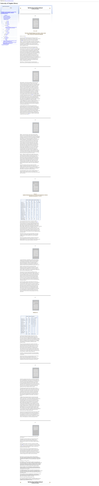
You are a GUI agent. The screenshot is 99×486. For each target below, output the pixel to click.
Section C (8, 26)
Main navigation (11, 0)
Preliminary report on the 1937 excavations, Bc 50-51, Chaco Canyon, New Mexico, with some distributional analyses (8, 13)
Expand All (6, 44)
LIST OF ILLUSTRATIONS (7, 17)
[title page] (6, 15)
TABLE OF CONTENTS (7, 16)
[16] (22, 445)
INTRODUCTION (6, 19)
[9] (25, 37)
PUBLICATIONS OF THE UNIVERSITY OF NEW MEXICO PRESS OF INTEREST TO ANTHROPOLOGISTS (9, 43)
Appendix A (6, 36)
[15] (36, 317)
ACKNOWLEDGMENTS (6, 18)
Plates (6, 39)
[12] (32, 94)
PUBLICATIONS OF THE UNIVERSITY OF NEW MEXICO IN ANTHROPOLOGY (10, 41)
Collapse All (3, 44)
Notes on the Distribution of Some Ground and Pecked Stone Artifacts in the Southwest (11, 27)
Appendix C (6, 38)
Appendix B (7, 37)
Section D (8, 29)
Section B (7, 25)
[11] (34, 48)
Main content (7, 0)
